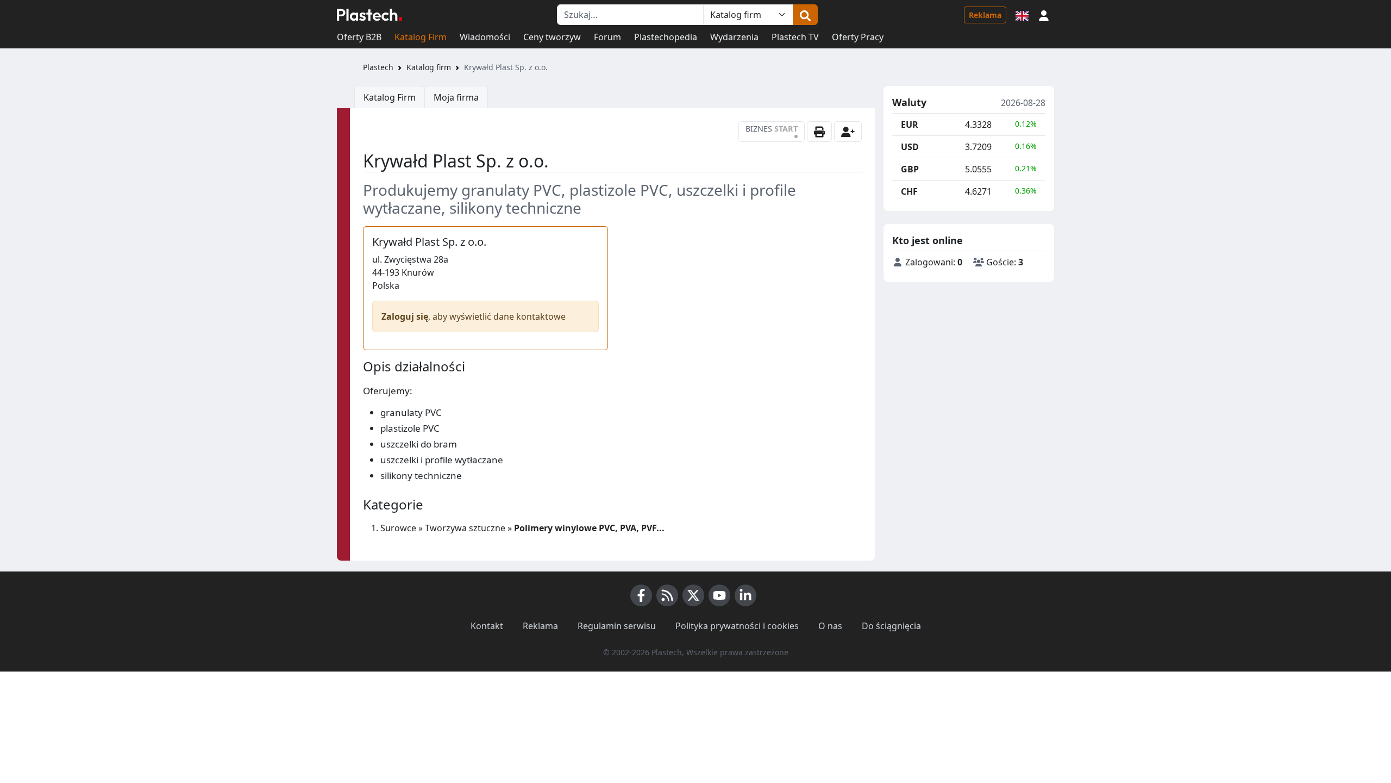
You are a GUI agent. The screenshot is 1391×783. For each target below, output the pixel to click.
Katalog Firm (420, 37)
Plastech (378, 67)
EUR (909, 124)
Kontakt (487, 626)
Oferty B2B (359, 37)
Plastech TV (795, 37)
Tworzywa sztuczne (465, 528)
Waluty (909, 103)
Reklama (985, 15)
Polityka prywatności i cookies (737, 626)
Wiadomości (485, 37)
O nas (830, 626)
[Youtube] (719, 595)
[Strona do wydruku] (819, 131)
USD (910, 147)
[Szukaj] (805, 14)
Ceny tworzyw (552, 37)
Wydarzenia (734, 37)
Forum (607, 37)
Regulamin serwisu (617, 626)
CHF (909, 191)
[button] (1043, 14)
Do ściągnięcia (891, 626)
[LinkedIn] (745, 595)
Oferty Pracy (858, 37)
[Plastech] (369, 15)
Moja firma (456, 97)
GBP (910, 169)
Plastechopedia (665, 37)
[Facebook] (641, 595)
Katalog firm (428, 67)
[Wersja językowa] (1022, 14)
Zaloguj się (404, 316)
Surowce (398, 528)
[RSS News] (667, 595)
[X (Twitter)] (693, 595)
